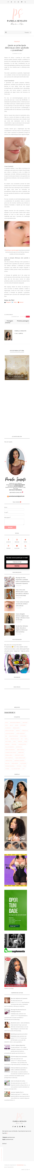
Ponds (25, 741)
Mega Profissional (13, 736)
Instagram (8, 302)
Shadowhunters (22, 744)
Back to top (25, 1169)
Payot (14, 741)
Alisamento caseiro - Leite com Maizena (20, 1023)
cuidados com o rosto (10, 752)
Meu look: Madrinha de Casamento (19, 998)
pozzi (24, 766)
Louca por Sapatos (9, 733)
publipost (17, 41)
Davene (16, 725)
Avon (6, 725)
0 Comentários (8, 314)
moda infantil (15, 763)
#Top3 (6, 722)
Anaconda (25, 722)
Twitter (15, 302)
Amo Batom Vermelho (15, 722)
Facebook (8, 542)
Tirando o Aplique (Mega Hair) (18, 1045)
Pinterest (21, 302)
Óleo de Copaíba (8, 442)
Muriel (6, 738)
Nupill (26, 738)
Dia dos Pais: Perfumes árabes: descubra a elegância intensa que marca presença (22, 629)
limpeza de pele (8, 760)
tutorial (7, 768)
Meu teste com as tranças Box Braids (13, 645)
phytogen (19, 766)
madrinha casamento (19, 760)
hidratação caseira (19, 755)
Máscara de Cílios (15, 738)
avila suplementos (9, 747)
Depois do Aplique (9, 730)
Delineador (8, 728)
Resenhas (7, 744)
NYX (22, 738)
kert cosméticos (9, 757)
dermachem (21, 752)
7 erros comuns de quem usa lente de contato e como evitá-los (22, 603)
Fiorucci (18, 730)
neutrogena (23, 763)
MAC (6, 736)
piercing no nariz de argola (12, 250)
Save (28, 316)
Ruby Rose (14, 744)
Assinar (17, 566)
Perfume (20, 741)
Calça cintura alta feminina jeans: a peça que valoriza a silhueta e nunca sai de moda (22, 592)
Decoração (23, 725)
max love (7, 763)
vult (23, 768)
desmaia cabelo (8, 755)
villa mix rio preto (15, 768)
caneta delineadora (10, 749)
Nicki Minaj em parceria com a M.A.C (19, 1034)
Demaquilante (16, 728)
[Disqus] (17, 410)
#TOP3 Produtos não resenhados (19, 1056)
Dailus (11, 725)
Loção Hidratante (20, 733)
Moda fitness (23, 736)
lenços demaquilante (20, 757)
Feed (25, 548)
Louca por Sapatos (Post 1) (17, 1092)
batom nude (19, 747)
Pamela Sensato (20, 331)
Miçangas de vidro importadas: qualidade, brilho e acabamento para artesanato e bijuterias (22, 580)
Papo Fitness (8, 741)
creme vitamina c (21, 749)
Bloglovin (17, 548)
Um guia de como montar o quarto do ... (15, 377)
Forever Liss (25, 730)
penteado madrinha (10, 766)
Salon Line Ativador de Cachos (18, 1081)
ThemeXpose (20, 1165)
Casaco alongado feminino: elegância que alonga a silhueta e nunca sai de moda (22, 616)
